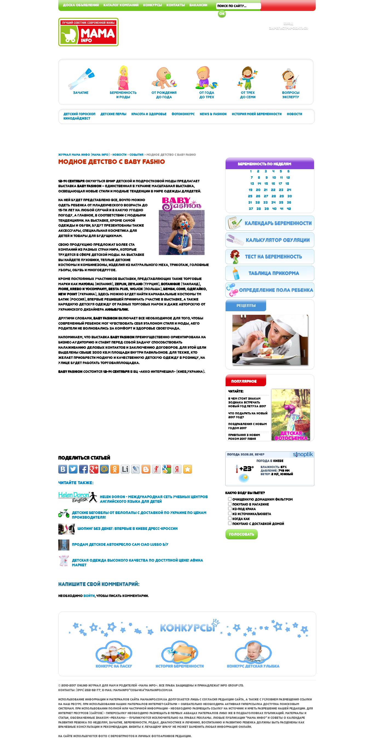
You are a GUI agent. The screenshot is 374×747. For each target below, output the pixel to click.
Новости (294, 114)
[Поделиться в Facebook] (83, 469)
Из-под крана (244, 509)
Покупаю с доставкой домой (258, 524)
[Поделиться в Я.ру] (156, 469)
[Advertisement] (352, 82)
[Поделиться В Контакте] (62, 469)
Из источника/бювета (251, 514)
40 (274, 209)
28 (274, 196)
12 (288, 178)
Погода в (270, 461)
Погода (233, 454)
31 (250, 202)
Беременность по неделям (264, 164)
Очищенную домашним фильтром (262, 499)
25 (250, 196)
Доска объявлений (81, 5)
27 (266, 196)
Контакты (175, 5)
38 (259, 209)
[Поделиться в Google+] (94, 469)
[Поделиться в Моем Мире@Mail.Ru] (104, 469)
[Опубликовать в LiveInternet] (125, 469)
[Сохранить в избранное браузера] (187, 469)
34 (273, 202)
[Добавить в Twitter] (73, 469)
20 (258, 190)
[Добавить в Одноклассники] (114, 469)
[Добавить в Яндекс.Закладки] (177, 469)
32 (257, 202)
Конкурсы (152, 5)
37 (251, 209)
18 (287, 184)
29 (282, 196)
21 (265, 190)
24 (289, 190)
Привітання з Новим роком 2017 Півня (244, 437)
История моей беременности (257, 114)
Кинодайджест (77, 118)
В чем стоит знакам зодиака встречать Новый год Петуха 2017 (247, 402)
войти (89, 595)
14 (259, 184)
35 (281, 202)
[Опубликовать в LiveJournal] (135, 469)
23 (281, 190)
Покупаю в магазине (250, 504)
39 (266, 209)
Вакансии (198, 5)
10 (274, 178)
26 (258, 196)
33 (265, 202)
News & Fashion (213, 114)
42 (289, 209)
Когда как (241, 519)
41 (281, 209)
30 (289, 196)
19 (250, 190)
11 (281, 178)
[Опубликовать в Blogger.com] (146, 469)
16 (273, 184)
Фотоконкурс (183, 114)
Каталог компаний (121, 5)
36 (289, 202)
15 (266, 184)
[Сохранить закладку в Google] (166, 469)
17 (280, 184)
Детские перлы (113, 114)
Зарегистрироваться (288, 28)
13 (252, 184)
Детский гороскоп (79, 114)
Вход (288, 23)
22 (273, 190)
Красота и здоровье (148, 114)
